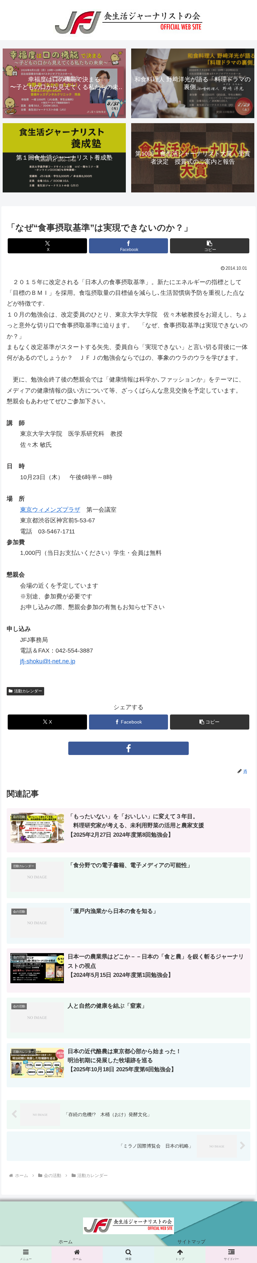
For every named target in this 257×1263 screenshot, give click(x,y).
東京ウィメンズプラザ (50, 509)
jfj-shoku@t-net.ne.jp (47, 661)
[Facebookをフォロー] (128, 748)
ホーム (66, 1241)
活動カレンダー (28, 691)
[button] (209, 245)
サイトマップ (191, 1241)
